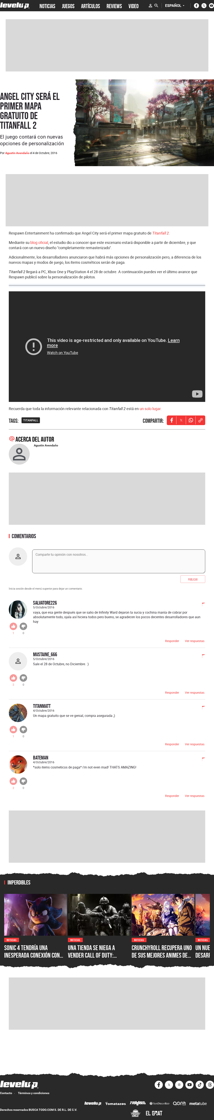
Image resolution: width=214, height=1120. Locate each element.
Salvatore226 (45, 602)
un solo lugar (150, 408)
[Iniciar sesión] (150, 6)
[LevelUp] (93, 1104)
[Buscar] (156, 6)
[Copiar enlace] (200, 420)
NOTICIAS (47, 5)
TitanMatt (42, 706)
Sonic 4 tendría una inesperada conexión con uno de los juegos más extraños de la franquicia (33, 959)
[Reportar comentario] (201, 605)
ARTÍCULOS (90, 5)
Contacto (6, 1093)
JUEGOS (68, 5)
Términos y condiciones (33, 1093)
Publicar (192, 579)
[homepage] (14, 6)
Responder (172, 641)
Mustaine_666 (45, 654)
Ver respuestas (194, 641)
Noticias (12, 939)
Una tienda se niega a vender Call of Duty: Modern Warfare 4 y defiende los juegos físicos (98, 959)
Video (134, 5)
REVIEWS (114, 5)
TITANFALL (30, 420)
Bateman (40, 757)
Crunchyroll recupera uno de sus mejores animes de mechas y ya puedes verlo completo (162, 959)
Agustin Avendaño (17, 153)
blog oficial (39, 242)
